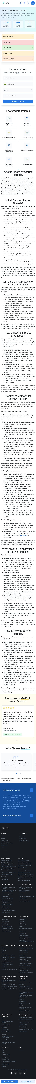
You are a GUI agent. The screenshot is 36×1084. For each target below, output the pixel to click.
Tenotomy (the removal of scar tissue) (25, 1008)
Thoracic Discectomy (24, 965)
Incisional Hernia (6, 1031)
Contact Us (4, 845)
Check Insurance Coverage (9, 1061)
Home (3, 778)
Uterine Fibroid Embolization (9, 986)
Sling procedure (6, 912)
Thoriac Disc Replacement (26, 972)
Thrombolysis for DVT (24, 986)
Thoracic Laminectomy (25, 967)
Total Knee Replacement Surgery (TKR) (14, 799)
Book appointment (9, 1081)
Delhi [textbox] (7, 90)
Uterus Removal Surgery (25, 1017)
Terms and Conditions (7, 843)
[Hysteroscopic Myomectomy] (9, 147)
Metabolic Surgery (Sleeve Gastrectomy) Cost (8, 869)
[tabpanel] (18, 141)
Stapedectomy (22, 931)
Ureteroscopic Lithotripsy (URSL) (8, 887)
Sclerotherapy (22, 1001)
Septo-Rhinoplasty (23, 935)
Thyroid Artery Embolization (9, 984)
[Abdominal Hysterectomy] (9, 134)
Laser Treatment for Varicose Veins (22, 797)
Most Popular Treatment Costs (12, 815)
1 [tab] (16, 773)
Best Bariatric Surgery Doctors (26, 874)
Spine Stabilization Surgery (26, 948)
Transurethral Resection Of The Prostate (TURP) (9, 891)
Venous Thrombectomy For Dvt (26, 989)
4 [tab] (20, 773)
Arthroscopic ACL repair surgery (12, 804)
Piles (5, 795)
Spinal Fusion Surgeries (25, 957)
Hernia (3, 1019)
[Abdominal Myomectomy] (27, 147)
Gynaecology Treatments (23, 778)
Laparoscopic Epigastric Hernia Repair (8, 1037)
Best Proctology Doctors (24, 870)
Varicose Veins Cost (6, 860)
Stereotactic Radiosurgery (25, 928)
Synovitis (21, 894)
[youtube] (24, 1073)
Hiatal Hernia (5, 1029)
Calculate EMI (5, 1059)
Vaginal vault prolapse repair (26, 1019)
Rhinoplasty (5, 923)
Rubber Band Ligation (7, 964)
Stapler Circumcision (7, 904)
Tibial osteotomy (23, 898)
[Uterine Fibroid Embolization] (9, 120)
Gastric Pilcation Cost (6, 874)
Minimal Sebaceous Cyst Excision (8, 1043)
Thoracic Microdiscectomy (25, 963)
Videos (3, 838)
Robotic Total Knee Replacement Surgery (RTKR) (16, 801)
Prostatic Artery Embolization (9, 988)
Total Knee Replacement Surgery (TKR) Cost (7, 863)
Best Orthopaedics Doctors (25, 863)
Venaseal (21, 999)
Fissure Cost (4, 879)
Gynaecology (10, 778)
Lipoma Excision (6, 1024)
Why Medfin (4, 850)
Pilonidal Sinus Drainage (8, 957)
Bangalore (21, 1050)
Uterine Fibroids (23, 1026)
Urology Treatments (7, 884)
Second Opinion (6, 1054)
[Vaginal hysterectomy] (27, 134)
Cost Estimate (5, 1064)
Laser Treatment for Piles (14, 795)
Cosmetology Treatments (9, 916)
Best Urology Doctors (23, 860)
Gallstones (4, 1027)
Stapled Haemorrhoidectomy (9, 969)
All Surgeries (22, 838)
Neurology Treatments (25, 945)
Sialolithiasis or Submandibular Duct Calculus (26, 941)
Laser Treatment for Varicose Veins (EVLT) (26, 983)
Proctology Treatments (8, 945)
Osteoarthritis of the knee (10, 808)
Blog (2, 836)
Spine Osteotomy (23, 970)
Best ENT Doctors (22, 867)
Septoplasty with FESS (25, 938)
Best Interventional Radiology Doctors (25, 877)
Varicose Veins (7, 797)
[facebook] (11, 1073)
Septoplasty (22, 921)
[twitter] (15, 1073)
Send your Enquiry (24, 840)
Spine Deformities (23, 950)
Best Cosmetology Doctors (25, 865)
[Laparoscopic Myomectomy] (9, 161)
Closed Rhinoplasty (7, 926)
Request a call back (18, 101)
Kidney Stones (27, 795)
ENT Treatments (23, 916)
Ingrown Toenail (6, 1039)
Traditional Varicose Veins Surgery (25, 1004)
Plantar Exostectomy (24, 1010)
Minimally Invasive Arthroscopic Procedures (15, 806)
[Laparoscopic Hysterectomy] (27, 120)
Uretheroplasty (5, 896)
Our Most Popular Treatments (11, 790)
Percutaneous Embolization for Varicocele (9, 981)
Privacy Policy (4, 840)
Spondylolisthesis (23, 952)
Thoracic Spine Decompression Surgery (25, 960)
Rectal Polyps (5, 959)
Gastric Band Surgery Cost (8, 872)
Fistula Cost (4, 876)
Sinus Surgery (22, 919)
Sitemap (4, 1066)
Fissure (4, 950)
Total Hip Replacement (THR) (11, 803)
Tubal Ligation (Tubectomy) (26, 1029)
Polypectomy (5, 966)
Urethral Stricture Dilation (8, 910)
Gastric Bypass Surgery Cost (8, 866)
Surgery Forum (6, 1057)
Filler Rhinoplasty (6, 931)
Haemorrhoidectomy (7, 962)
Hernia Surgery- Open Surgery (7, 1022)
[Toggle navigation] (33, 3)
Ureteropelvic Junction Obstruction (7, 901)
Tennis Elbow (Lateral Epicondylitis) (24, 891)
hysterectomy (23, 535)
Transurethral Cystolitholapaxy (6, 907)
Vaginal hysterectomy (24, 1022)
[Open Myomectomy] (27, 161)
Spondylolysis (22, 955)
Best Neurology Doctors (24, 872)
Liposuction (5, 919)
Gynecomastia (5, 921)
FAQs (2, 847)
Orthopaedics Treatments (26, 884)
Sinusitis (21, 926)
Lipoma (4, 1034)
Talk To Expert (27, 1081)
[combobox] (18, 90)
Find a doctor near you (24, 880)
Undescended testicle (7, 898)
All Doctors (22, 836)
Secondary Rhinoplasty (8, 928)
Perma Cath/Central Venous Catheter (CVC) (26, 993)
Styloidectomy (22, 923)
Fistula (3, 948)
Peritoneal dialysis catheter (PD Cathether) (26, 996)
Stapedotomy (22, 933)
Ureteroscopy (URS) (7, 894)
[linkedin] (20, 1073)
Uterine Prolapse (23, 1024)
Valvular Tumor (23, 1031)
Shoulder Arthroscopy (24, 901)
